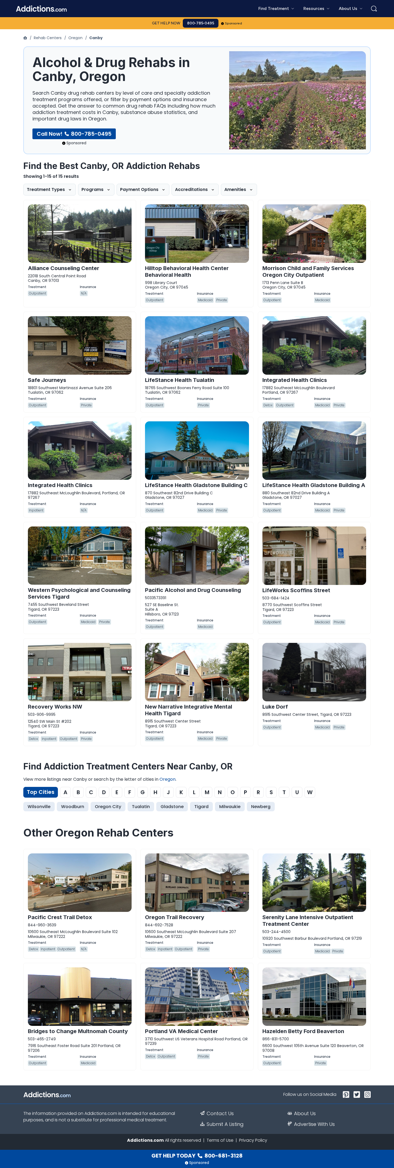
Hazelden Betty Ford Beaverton (303, 1031)
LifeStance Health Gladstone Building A (313, 485)
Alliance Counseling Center (63, 268)
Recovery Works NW (55, 706)
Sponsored (233, 23)
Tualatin (141, 807)
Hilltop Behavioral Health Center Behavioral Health (187, 271)
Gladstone (172, 807)
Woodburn (72, 807)
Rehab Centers (48, 37)
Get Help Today (197, 1155)
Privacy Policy (253, 1140)
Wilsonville (39, 807)
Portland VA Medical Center (181, 1031)
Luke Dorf (275, 706)
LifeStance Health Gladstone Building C (196, 485)
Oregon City (108, 807)
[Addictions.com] (25, 37)
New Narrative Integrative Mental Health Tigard (188, 710)
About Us (305, 1113)
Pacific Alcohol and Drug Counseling (193, 590)
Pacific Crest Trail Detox (60, 917)
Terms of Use (220, 1140)
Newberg (260, 807)
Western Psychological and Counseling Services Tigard (79, 593)
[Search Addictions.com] (374, 8)
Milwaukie (229, 807)
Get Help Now (166, 23)
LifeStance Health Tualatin (179, 380)
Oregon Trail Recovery (174, 917)
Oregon (75, 37)
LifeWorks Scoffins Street (296, 590)
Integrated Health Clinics (294, 380)
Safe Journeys (47, 380)
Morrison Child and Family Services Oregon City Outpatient (308, 271)
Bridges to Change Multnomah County (78, 1031)
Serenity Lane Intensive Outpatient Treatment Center (307, 920)
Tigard (201, 807)
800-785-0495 (200, 23)
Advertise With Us (314, 1124)
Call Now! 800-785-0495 (74, 134)
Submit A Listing (225, 1124)
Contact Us (220, 1113)
